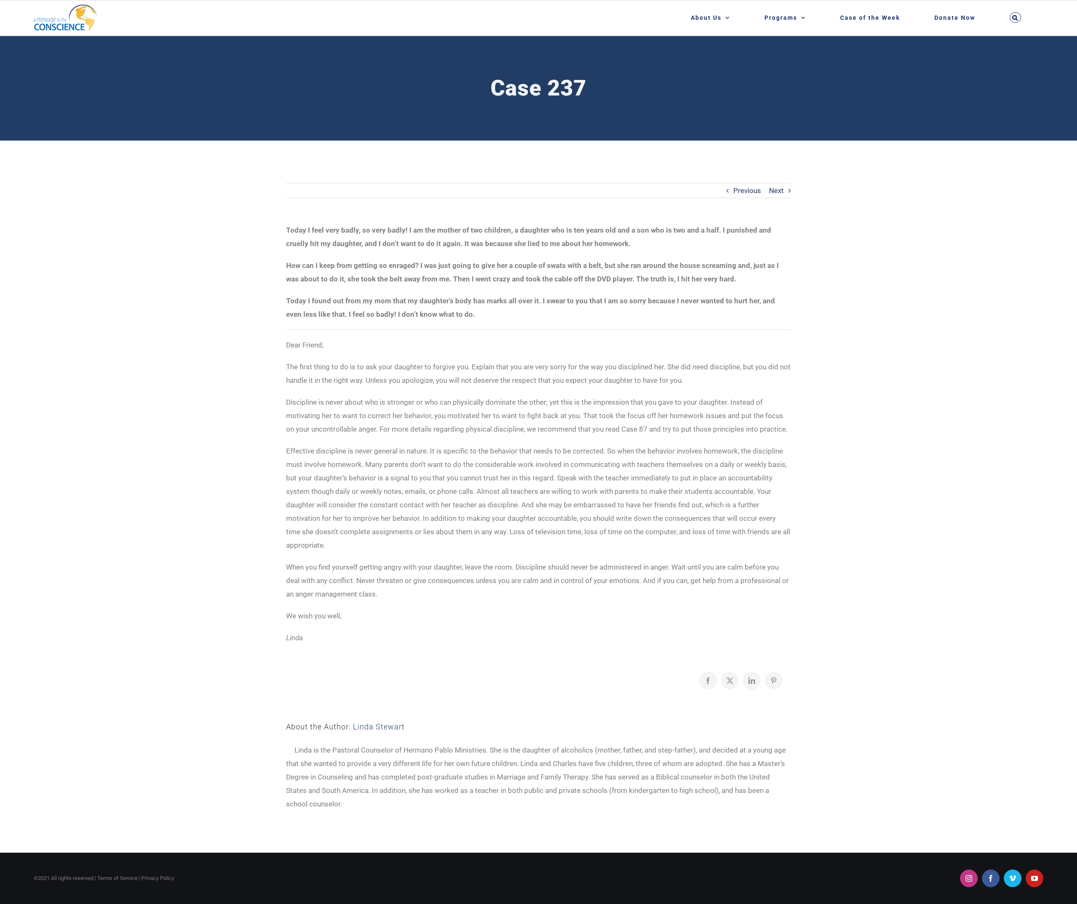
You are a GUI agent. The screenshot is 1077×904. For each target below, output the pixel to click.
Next (776, 190)
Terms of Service (117, 878)
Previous (747, 190)
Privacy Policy (157, 878)
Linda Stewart (379, 726)
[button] (1015, 17)
